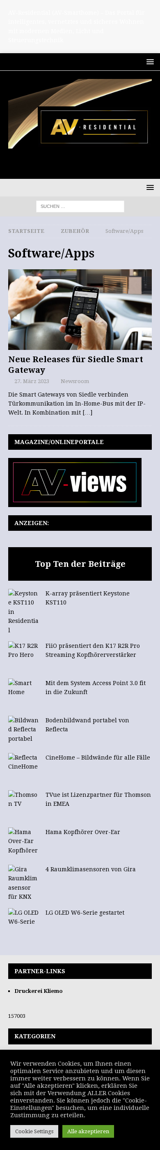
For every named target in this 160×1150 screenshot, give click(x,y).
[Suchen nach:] (80, 206)
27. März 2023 (31, 381)
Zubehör (75, 231)
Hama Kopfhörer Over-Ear (83, 832)
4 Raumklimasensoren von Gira (91, 869)
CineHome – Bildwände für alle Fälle (98, 757)
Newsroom (75, 381)
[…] (87, 412)
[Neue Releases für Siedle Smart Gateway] (80, 309)
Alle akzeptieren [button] (88, 1131)
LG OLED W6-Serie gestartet (85, 912)
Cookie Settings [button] (34, 1131)
